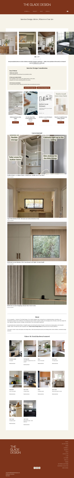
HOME (66, 441)
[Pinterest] (39, 468)
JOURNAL (66, 447)
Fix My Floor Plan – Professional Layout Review (31, 118)
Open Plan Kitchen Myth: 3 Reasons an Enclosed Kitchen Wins (23, 218)
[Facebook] (35, 468)
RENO (67, 445)
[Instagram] (37, 468)
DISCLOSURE (65, 468)
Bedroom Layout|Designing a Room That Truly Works (21, 305)
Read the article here (12, 363)
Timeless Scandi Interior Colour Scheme (60, 117)
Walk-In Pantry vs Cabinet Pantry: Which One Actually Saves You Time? (26, 175)
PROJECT (35, 11)
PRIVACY (66, 460)
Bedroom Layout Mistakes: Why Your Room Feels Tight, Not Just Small (25, 262)
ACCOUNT (66, 458)
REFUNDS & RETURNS (63, 464)
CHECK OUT (65, 453)
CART (67, 456)
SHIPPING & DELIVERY (63, 466)
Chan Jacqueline (11, 220)
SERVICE (48, 11)
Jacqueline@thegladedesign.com (13, 472)
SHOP (41, 11)
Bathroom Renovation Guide (15, 117)
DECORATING (65, 443)
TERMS (66, 462)
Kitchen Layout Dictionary (45, 117)
